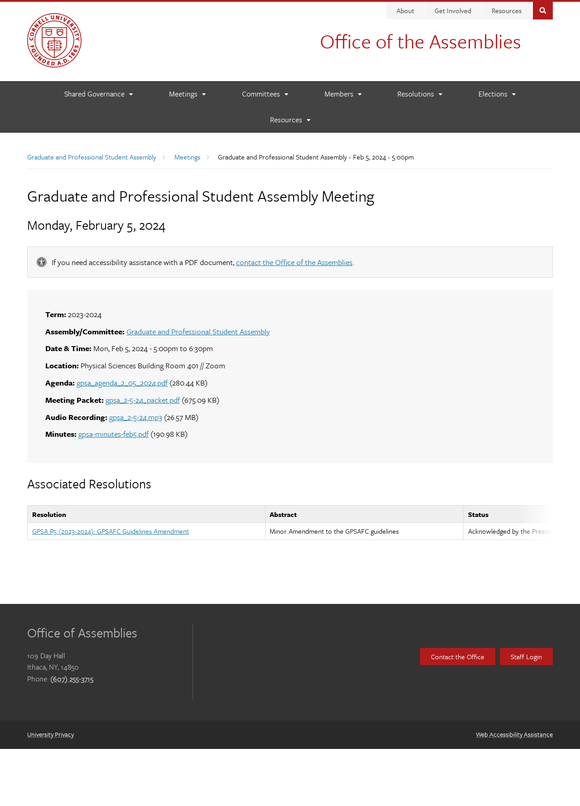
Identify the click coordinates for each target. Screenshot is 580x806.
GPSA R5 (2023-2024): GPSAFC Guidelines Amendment (110, 531)
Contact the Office (457, 656)
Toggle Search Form (543, 9)
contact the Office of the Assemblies (294, 262)
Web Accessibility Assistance (514, 734)
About (405, 10)
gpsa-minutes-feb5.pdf (113, 433)
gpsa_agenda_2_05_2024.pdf (122, 382)
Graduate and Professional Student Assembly (91, 157)
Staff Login (526, 656)
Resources (507, 10)
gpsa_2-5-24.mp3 (135, 417)
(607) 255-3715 (71, 678)
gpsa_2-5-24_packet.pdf (143, 399)
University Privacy (50, 734)
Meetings (187, 157)
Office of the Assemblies (420, 41)
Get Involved (453, 10)
